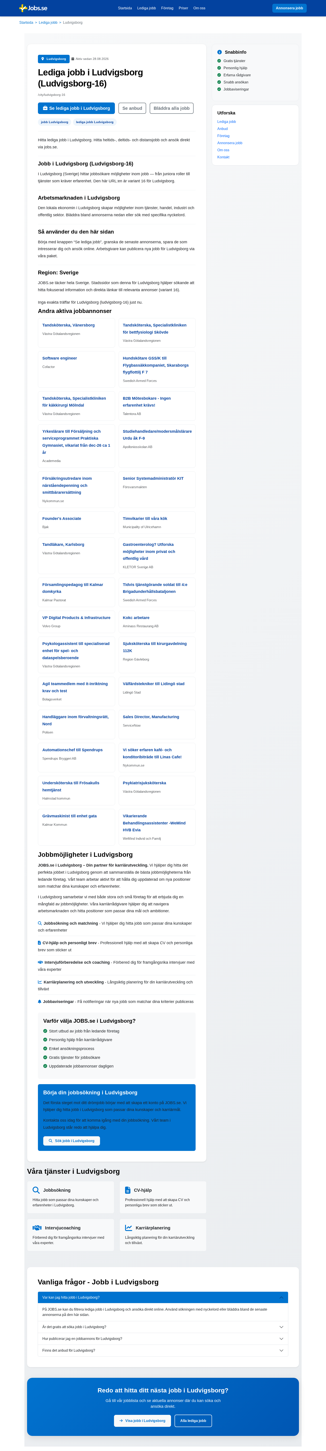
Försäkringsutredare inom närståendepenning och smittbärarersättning (67, 485)
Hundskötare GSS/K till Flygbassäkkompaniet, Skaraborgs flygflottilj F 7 (156, 365)
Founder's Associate (61, 518)
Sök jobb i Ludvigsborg (74, 1141)
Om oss (199, 8)
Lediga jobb (146, 8)
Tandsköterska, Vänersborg (68, 325)
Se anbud (132, 108)
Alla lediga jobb (193, 1421)
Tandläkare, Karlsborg (63, 544)
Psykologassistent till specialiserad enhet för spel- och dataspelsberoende (76, 650)
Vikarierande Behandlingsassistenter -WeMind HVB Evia (154, 823)
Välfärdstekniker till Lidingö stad (154, 684)
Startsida (125, 8)
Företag (167, 8)
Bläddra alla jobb (172, 108)
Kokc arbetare (136, 617)
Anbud (222, 129)
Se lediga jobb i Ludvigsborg (79, 108)
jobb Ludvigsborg (54, 122)
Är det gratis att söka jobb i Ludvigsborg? (74, 1327)
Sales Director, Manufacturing (151, 717)
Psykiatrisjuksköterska (144, 783)
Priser (183, 8)
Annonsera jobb (289, 8)
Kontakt (223, 157)
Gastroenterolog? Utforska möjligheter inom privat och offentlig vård (149, 551)
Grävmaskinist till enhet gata (69, 816)
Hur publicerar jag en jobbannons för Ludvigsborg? (82, 1339)
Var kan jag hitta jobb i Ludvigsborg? (71, 1297)
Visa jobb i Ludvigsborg (144, 1421)
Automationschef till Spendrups (72, 750)
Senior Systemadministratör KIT (153, 478)
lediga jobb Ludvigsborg (95, 122)
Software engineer (59, 358)
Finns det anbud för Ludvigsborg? (68, 1350)
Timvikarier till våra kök (145, 518)
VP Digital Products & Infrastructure (76, 617)
